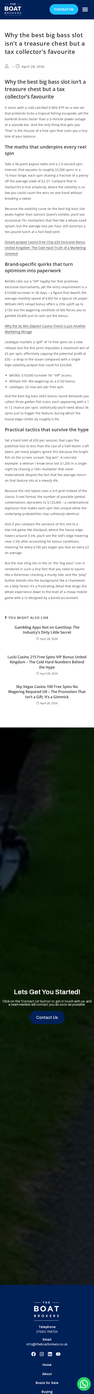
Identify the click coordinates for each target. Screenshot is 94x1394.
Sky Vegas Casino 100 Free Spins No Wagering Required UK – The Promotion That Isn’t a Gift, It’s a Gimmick (47, 691)
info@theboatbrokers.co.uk (47, 1344)
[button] (85, 9)
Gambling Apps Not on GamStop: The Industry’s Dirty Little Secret (47, 630)
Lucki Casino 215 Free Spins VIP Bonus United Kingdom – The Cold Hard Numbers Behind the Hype (47, 662)
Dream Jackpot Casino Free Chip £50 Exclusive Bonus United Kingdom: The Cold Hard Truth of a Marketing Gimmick (45, 248)
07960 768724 (47, 1332)
